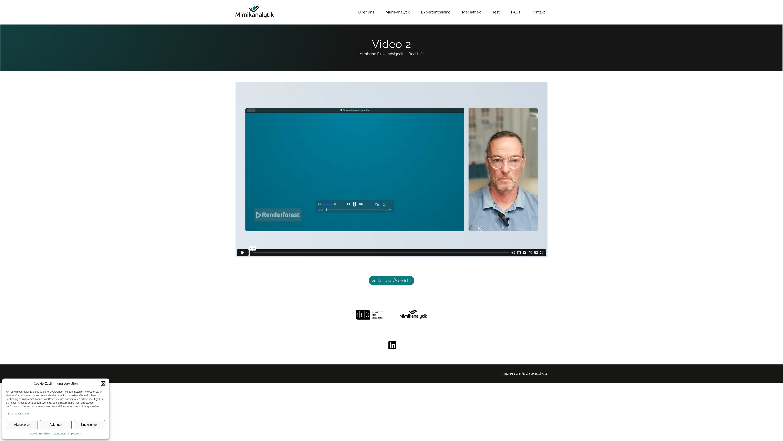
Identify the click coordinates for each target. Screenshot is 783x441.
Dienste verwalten (18, 413)
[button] (103, 384)
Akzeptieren (22, 424)
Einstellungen (89, 424)
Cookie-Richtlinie (40, 433)
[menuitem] (366, 12)
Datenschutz (59, 433)
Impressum (74, 433)
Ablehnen (56, 424)
